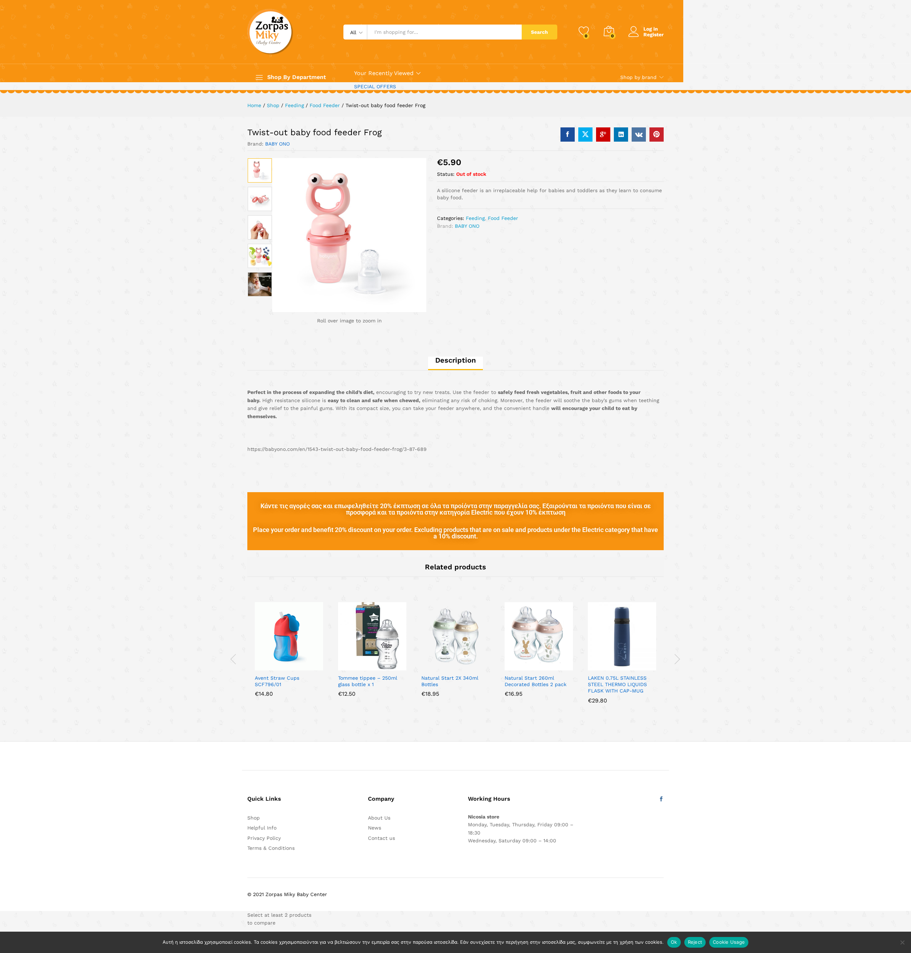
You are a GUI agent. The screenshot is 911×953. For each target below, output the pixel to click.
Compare (313, 666)
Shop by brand (638, 77)
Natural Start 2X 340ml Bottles (449, 681)
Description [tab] (455, 360)
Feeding (475, 218)
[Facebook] (661, 799)
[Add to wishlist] (297, 666)
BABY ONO (277, 144)
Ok (674, 942)
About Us (379, 818)
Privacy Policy (264, 838)
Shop (253, 818)
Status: (445, 174)
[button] (264, 666)
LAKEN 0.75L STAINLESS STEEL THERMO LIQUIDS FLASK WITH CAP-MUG (617, 684)
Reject (695, 942)
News (374, 828)
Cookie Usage (729, 942)
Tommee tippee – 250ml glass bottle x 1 (367, 681)
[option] (259, 170)
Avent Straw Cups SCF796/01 (277, 681)
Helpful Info (262, 828)
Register (653, 34)
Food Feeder (503, 218)
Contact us (381, 838)
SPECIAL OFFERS (375, 86)
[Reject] (902, 942)
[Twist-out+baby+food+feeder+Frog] (585, 134)
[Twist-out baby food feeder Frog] (567, 134)
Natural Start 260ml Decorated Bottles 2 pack (536, 681)
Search (539, 32)
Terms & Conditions (271, 848)
